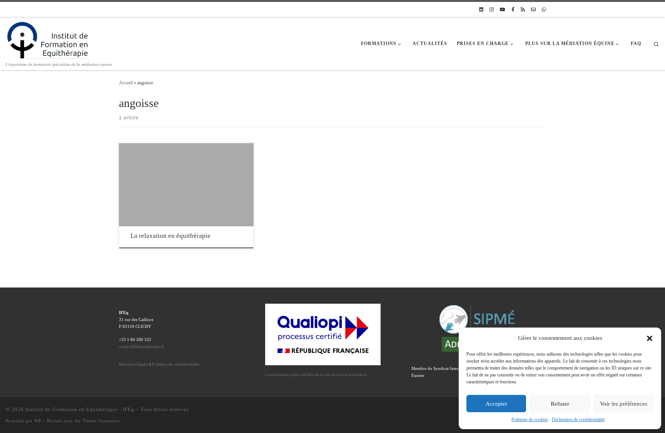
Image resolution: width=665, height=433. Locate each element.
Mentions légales (134, 364)
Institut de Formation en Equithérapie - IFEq (79, 409)
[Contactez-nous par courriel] (533, 9)
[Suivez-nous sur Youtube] (502, 9)
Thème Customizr (101, 420)
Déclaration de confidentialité (578, 419)
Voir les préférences (623, 404)
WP (37, 420)
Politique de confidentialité (175, 364)
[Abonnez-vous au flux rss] (523, 9)
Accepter (496, 404)
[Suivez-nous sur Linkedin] (481, 9)
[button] (649, 338)
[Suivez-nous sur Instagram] (492, 9)
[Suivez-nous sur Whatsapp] (544, 9)
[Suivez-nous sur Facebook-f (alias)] (513, 9)
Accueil (126, 82)
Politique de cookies (529, 419)
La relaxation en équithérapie (170, 235)
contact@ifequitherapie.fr (141, 346)
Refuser (560, 404)
